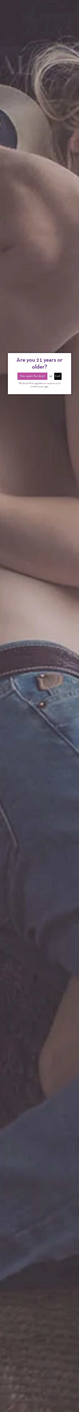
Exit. (58, 376)
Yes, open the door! (32, 376)
